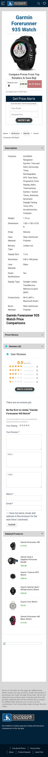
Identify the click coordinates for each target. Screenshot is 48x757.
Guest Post (39, 752)
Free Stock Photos (19, 748)
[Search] (39, 3)
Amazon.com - (12, 83)
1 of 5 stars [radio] (20, 425)
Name (9, 494)
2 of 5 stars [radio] (21, 425)
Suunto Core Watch (29, 602)
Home (5, 133)
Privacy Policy (35, 748)
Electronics (15, 133)
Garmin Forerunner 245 (30, 542)
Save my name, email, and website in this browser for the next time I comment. (21, 516)
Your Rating (11, 425)
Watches (26, 133)
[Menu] (3, 3)
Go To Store (34, 84)
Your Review (12, 432)
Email (9, 503)
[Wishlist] (44, 3)
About (11, 752)
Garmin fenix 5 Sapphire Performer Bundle (29, 559)
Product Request (24, 752)
